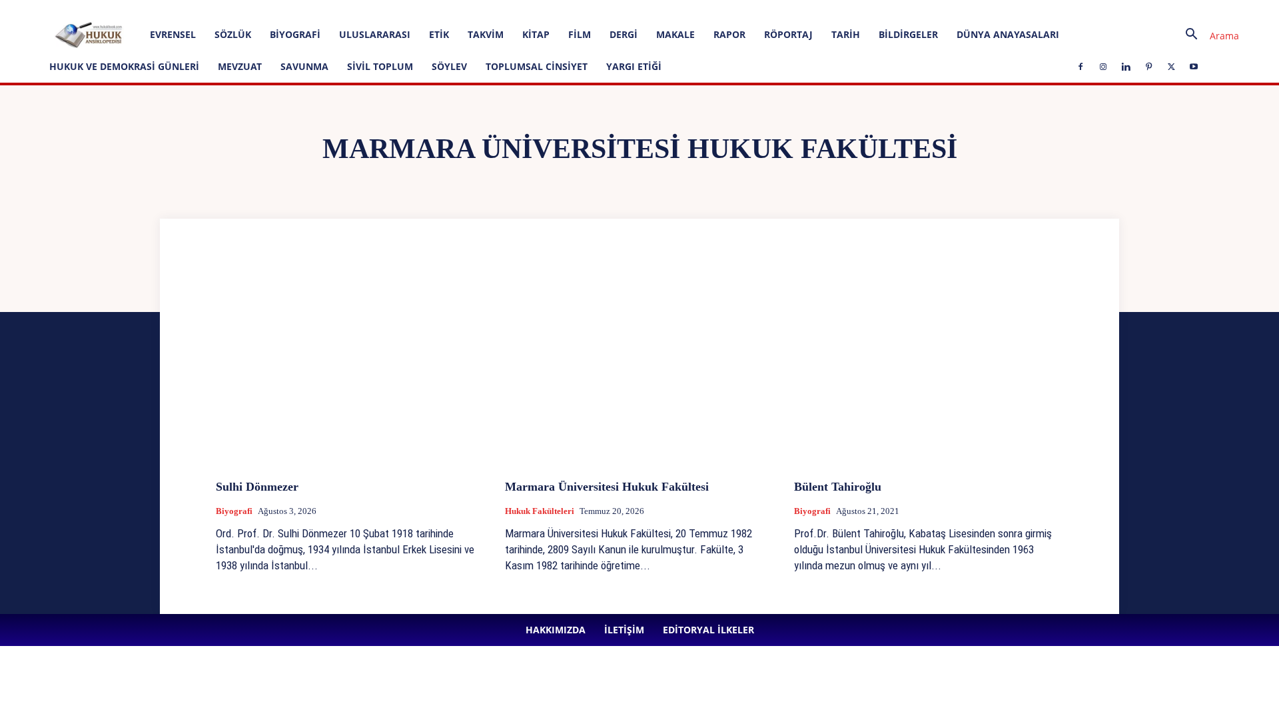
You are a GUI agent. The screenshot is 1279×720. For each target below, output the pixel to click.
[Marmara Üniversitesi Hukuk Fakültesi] (639, 369)
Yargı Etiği (633, 66)
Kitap (536, 34)
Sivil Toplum (380, 66)
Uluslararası (374, 34)
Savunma (304, 66)
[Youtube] (394, 9)
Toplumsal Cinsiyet (537, 66)
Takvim (486, 34)
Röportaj (788, 34)
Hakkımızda (129, 9)
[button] (1207, 35)
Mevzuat (240, 66)
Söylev (449, 66)
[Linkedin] (328, 9)
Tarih (845, 34)
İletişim (174, 9)
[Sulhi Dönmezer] (350, 369)
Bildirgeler (908, 34)
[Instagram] (306, 9)
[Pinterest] (350, 9)
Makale (675, 34)
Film (579, 34)
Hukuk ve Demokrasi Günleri (124, 66)
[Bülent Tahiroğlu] (928, 369)
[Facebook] (284, 9)
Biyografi (295, 34)
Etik (439, 34)
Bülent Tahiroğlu (837, 486)
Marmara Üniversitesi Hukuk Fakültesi (607, 486)
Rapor (729, 34)
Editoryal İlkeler (225, 9)
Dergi (624, 34)
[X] (372, 9)
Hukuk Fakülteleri (539, 511)
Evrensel (173, 34)
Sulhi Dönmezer (257, 486)
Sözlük (232, 34)
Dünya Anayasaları (1008, 34)
